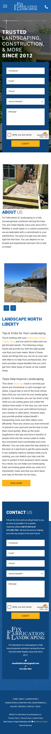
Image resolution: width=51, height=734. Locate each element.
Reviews (22, 707)
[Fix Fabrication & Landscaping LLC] (25, 6)
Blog (38, 707)
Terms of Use (26, 718)
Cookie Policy (38, 718)
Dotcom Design (42, 722)
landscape (18, 383)
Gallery (13, 707)
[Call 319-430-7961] (46, 7)
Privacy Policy (13, 718)
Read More (16, 483)
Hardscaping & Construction (18, 703)
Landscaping (32, 699)
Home (15, 699)
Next (13, 308)
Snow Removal (39, 703)
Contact (31, 707)
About (22, 699)
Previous (6, 308)
